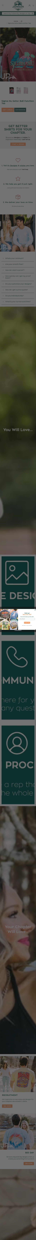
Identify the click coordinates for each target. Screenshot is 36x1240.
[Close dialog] (35, 610)
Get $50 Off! (27, 622)
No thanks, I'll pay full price (27, 625)
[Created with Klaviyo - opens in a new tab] (18, 630)
